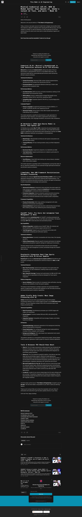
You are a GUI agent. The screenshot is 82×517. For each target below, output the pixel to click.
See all (23, 492)
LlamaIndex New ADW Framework (29, 416)
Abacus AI (23, 425)
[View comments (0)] (24, 17)
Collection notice (47, 509)
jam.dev (23, 384)
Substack (35, 514)
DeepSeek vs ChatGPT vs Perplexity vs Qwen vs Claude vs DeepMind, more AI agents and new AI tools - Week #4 (35, 459)
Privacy (39, 509)
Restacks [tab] (28, 440)
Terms (42, 509)
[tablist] (25, 440)
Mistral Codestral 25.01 (26, 413)
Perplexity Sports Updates (27, 420)
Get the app (46, 511)
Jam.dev (24, 13)
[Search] (66, 2)
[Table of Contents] (1, 258)
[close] (52, 480)
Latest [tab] (25, 454)
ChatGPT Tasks (24, 418)
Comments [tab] (23, 440)
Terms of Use (46, 496)
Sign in (78, 2)
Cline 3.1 (23, 423)
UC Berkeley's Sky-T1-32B (27, 415)
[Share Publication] (68, 2)
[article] (41, 462)
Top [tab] (22, 454)
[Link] (19, 66)
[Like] (22, 17)
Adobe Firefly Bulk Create (27, 421)
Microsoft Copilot (25, 427)
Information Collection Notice (41, 497)
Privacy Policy (49, 497)
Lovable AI (23, 428)
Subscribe (73, 2)
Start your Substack (38, 511)
